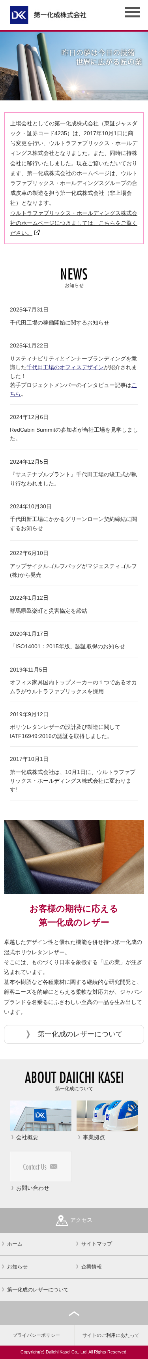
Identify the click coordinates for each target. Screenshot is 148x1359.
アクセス (81, 1220)
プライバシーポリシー (36, 1335)
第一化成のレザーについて (80, 1034)
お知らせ (17, 1267)
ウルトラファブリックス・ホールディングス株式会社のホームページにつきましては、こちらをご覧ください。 (73, 223)
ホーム (14, 1244)
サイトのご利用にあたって (110, 1335)
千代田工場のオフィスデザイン (65, 367)
